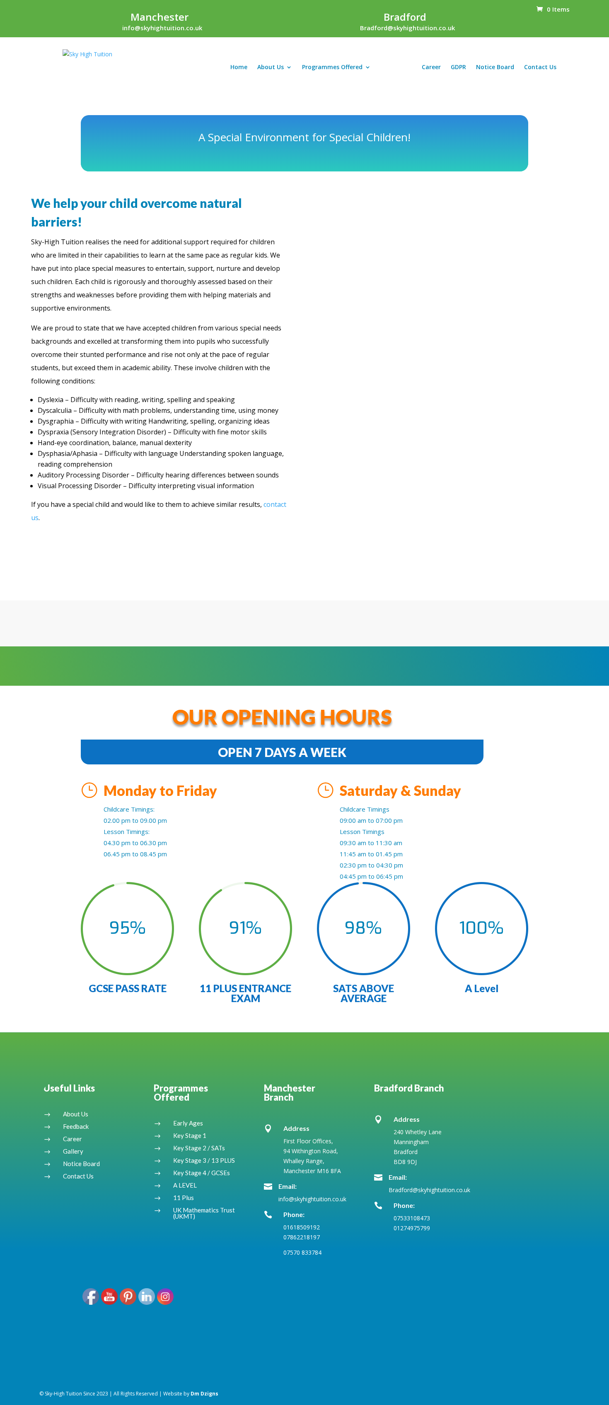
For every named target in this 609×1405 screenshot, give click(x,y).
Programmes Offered (332, 67)
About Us (270, 67)
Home (238, 67)
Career (431, 67)
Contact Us (540, 67)
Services (392, 67)
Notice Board (495, 67)
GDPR (458, 67)
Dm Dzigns (204, 1393)
